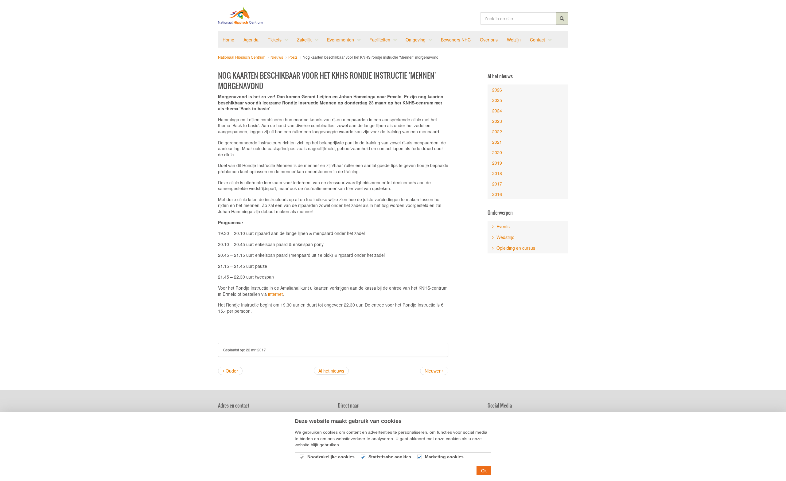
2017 (497, 184)
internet (275, 294)
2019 (497, 163)
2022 (497, 131)
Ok (484, 470)
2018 (497, 173)
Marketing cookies (444, 457)
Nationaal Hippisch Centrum (240, 15)
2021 (497, 142)
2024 (497, 111)
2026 (497, 90)
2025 (497, 100)
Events (502, 226)
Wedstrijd (505, 237)
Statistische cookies (389, 457)
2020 (497, 152)
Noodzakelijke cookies (331, 457)
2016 (497, 194)
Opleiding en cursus (515, 248)
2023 (497, 121)
